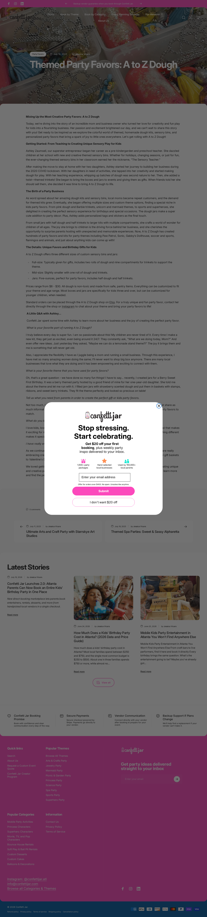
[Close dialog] (159, 405)
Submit (103, 491)
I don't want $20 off (103, 502)
